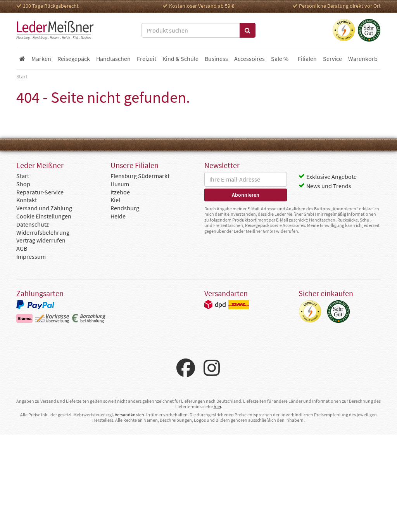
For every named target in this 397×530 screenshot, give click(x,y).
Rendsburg (124, 208)
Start (22, 176)
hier (217, 406)
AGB (21, 248)
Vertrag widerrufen (41, 240)
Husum (119, 184)
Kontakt (26, 200)
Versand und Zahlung (44, 208)
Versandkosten (129, 414)
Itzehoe (120, 192)
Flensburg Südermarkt (139, 176)
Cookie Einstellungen (43, 216)
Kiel (115, 200)
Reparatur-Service (40, 192)
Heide (118, 216)
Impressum (31, 256)
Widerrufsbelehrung (42, 232)
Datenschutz (32, 224)
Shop (23, 184)
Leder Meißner (55, 30)
